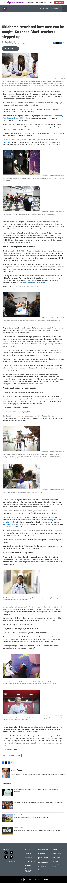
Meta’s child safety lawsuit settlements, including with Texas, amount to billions (38, 830)
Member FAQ (42, 866)
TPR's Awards (55, 861)
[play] (4, 9)
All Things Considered (13, 755)
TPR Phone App (56, 857)
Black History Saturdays (20, 140)
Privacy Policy (28, 865)
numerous (6, 142)
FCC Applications (43, 862)
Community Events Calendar (57, 865)
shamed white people (10, 524)
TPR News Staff (56, 853)
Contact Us (28, 853)
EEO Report (41, 853)
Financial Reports (43, 849)
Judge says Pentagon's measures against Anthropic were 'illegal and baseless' (38, 802)
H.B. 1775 (20, 251)
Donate (60, 3)
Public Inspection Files (43, 858)
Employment (28, 857)
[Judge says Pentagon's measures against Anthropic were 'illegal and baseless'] (7, 805)
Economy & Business (19, 815)
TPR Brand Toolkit (30, 861)
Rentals (40, 870)
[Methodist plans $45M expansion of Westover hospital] (7, 818)
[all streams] (64, 8)
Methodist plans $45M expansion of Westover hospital (31, 817)
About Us (27, 849)
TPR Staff (54, 849)
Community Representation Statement (29, 870)
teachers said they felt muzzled (34, 283)
